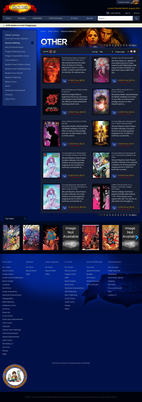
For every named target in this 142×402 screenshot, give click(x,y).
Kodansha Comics (9, 305)
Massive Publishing (12, 43)
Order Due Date (114, 270)
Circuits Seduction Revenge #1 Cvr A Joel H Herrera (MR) (123, 122)
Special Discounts (93, 270)
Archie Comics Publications (12, 277)
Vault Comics (7, 340)
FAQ (109, 291)
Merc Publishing (71, 295)
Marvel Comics (8, 270)
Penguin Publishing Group (15, 51)
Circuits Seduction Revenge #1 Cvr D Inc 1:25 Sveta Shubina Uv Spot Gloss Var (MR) (74, 187)
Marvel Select (31, 270)
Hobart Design (112, 397)
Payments (112, 284)
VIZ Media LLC (7, 343)
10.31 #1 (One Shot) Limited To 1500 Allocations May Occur (74, 59)
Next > (134, 45)
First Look (90, 267)
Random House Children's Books (17, 64)
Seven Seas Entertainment (12, 319)
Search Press (10, 99)
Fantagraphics (7, 298)
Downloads (112, 274)
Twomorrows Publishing (11, 330)
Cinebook (6, 284)
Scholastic (9, 94)
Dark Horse (6, 288)
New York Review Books (14, 47)
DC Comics (6, 267)
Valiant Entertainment (10, 337)
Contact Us (112, 295)
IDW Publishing (8, 302)
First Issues (91, 277)
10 (130, 45)
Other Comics (53, 31)
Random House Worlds (14, 73)
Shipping (111, 281)
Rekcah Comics (11, 82)
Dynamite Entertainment (11, 295)
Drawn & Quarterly (9, 291)
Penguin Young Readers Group (17, 56)
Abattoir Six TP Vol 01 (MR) (122, 58)
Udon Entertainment (10, 333)
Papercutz (6, 312)
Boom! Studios (7, 281)
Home (8, 18)
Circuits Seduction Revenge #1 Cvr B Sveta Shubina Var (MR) (74, 154)
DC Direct (29, 267)
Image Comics (7, 274)
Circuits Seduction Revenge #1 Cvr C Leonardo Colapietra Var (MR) (124, 155)
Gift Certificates (93, 284)
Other (4, 354)
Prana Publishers (11, 60)
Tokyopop (6, 326)
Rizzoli (7, 86)
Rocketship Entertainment (15, 90)
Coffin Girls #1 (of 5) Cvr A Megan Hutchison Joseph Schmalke (122, 187)
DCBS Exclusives (93, 281)
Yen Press (6, 347)
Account (137, 13)
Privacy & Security (115, 288)
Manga (5, 350)
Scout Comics (7, 316)
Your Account (113, 267)
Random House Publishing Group (18, 69)
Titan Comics (7, 323)
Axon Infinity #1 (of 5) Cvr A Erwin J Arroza (122, 91)
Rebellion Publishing (13, 77)
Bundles (90, 274)
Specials (89, 18)
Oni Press (6, 309)
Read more (31, 25)
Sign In (127, 13)
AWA (67, 277)
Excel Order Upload (115, 277)
